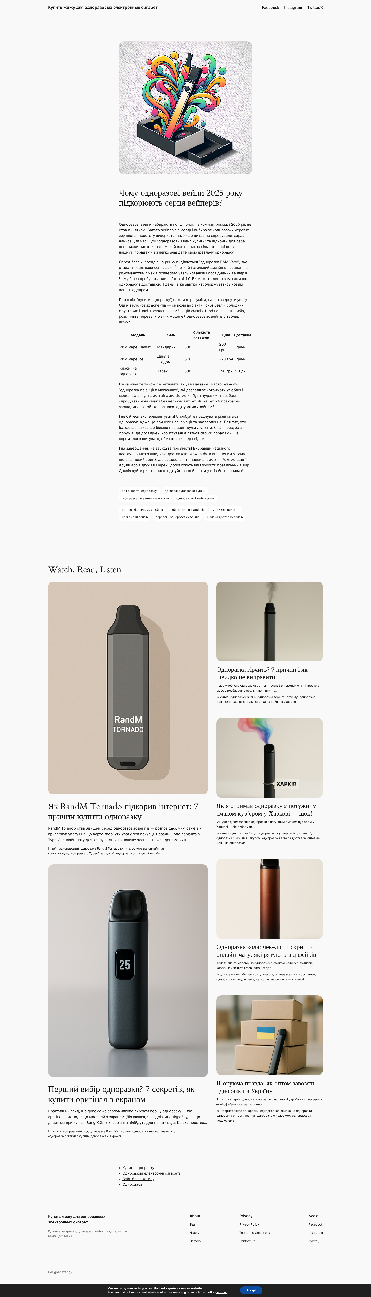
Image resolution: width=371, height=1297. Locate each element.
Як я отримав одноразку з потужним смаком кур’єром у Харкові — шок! (266, 810)
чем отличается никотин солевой (280, 979)
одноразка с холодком (273, 1115)
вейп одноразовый (65, 848)
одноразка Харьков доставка (284, 838)
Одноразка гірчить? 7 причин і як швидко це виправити (262, 673)
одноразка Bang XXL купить (110, 1131)
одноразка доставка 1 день (185, 491)
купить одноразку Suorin (238, 697)
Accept (251, 1290)
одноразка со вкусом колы (295, 974)
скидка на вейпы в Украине (275, 701)
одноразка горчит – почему (277, 697)
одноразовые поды (239, 701)
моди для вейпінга (225, 509)
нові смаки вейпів (135, 517)
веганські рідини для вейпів (142, 509)
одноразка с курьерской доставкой (284, 833)
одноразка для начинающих (153, 1131)
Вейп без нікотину (138, 1179)
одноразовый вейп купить (195, 498)
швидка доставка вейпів (225, 517)
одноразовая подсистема (235, 979)
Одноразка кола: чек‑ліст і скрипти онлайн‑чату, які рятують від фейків (266, 951)
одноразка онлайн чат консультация (246, 974)
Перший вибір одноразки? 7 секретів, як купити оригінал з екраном (121, 1094)
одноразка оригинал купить (68, 1136)
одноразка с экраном (107, 1136)
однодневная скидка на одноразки (286, 1111)
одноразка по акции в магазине (145, 498)
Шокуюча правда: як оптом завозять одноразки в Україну (266, 1087)
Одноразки (132, 1184)
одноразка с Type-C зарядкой (92, 853)
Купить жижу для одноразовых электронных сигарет (103, 7)
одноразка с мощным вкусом (238, 838)
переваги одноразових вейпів (177, 517)
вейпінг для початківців (187, 509)
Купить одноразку (138, 1167)
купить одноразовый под (69, 1131)
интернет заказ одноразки (239, 1111)
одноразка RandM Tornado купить (105, 848)
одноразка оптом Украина (235, 1115)
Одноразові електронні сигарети (151, 1173)
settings (221, 1292)
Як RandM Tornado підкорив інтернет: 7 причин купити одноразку (123, 811)
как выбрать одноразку (139, 491)
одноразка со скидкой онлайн (138, 853)
